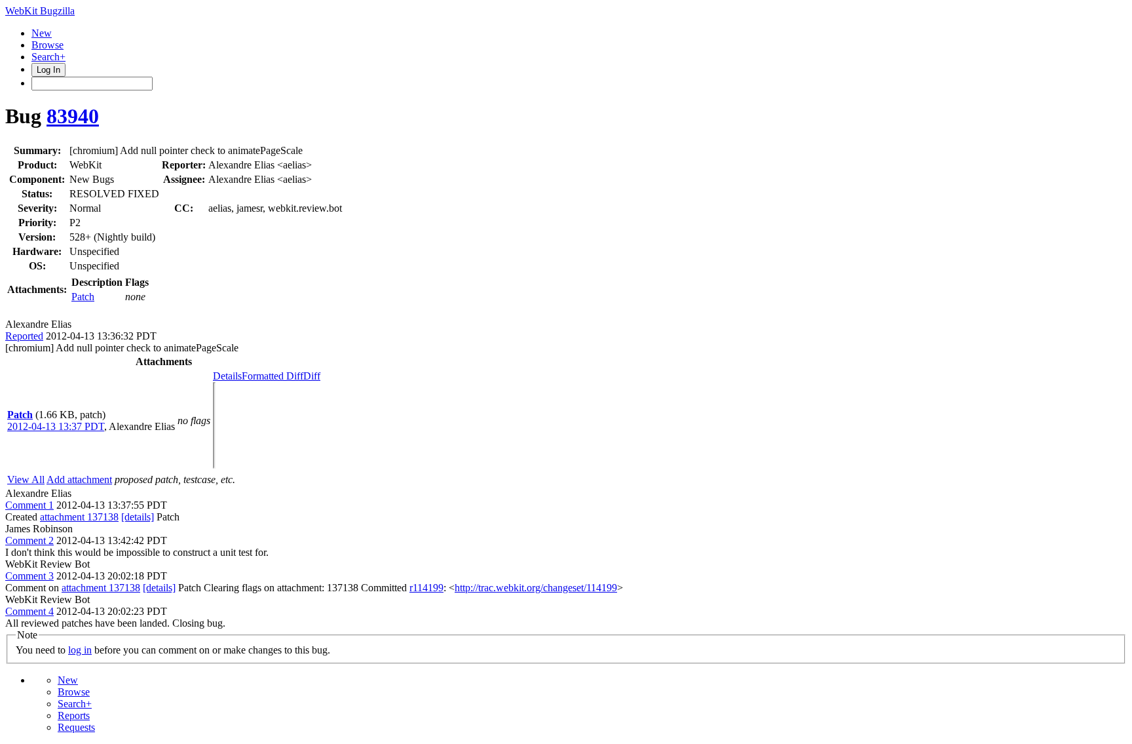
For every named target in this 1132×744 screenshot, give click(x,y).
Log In (48, 70)
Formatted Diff (272, 376)
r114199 (426, 587)
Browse (47, 44)
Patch (82, 296)
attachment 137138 (79, 516)
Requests (76, 727)
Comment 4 (29, 611)
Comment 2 (29, 540)
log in (80, 650)
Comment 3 (29, 575)
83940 (73, 116)
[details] (137, 516)
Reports (74, 715)
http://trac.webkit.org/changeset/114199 (536, 587)
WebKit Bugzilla (40, 10)
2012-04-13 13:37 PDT (55, 426)
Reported (24, 336)
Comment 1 (29, 505)
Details (227, 376)
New (41, 33)
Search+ (48, 56)
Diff (311, 376)
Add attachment (79, 479)
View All (26, 479)
